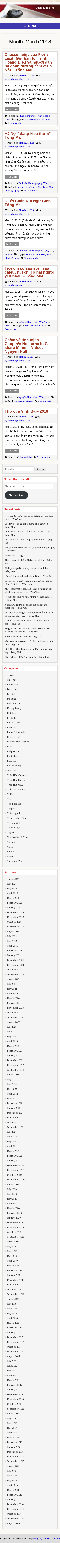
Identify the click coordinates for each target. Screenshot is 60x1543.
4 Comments (14, 123)
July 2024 (12, 983)
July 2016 (11, 1418)
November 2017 (15, 1342)
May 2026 (12, 888)
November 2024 (15, 964)
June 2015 (12, 1475)
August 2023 (13, 1022)
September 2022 (15, 1069)
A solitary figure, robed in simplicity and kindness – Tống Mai (26, 606)
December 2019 (15, 1222)
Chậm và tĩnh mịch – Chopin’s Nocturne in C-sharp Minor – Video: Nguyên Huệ (27, 346)
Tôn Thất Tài (14, 803)
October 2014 (14, 1513)
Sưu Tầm (11, 770)
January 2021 (13, 1160)
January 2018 (13, 1332)
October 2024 (14, 969)
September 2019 (15, 1236)
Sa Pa (43, 325)
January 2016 (13, 1447)
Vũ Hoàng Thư (14, 861)
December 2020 (15, 1165)
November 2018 (15, 1284)
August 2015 (13, 1466)
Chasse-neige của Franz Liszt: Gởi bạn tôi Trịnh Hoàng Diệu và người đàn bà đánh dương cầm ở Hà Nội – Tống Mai (28, 62)
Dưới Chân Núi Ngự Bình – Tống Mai (29, 203)
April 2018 (12, 1318)
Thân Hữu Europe (16, 779)
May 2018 (12, 1313)
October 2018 (14, 1289)
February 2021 (14, 1155)
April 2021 (12, 1146)
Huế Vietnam (33, 254)
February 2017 (14, 1384)
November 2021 (15, 1117)
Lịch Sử (11, 727)
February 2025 (14, 950)
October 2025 (14, 921)
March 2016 (13, 1437)
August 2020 (13, 1184)
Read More (12, 109)
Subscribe (16, 495)
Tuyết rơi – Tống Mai (16, 555)
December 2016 (15, 1394)
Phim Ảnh (12, 760)
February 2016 (14, 1442)
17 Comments (31, 190)
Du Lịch (22, 183)
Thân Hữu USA (15, 784)
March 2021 (13, 1151)
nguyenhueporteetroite (17, 78)
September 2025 (15, 926)
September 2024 (15, 974)
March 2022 (13, 1098)
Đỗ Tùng (11, 698)
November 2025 (15, 917)
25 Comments (31, 257)
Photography (35, 183)
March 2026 (13, 898)
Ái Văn (10, 674)
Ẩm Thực (11, 679)
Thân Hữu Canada (16, 775)
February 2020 (15, 1213)
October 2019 (14, 1232)
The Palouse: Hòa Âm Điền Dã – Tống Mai (27, 657)
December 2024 (15, 960)
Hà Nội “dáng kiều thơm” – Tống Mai (29, 135)
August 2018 (13, 1299)
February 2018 (14, 1327)
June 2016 (12, 1423)
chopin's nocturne (23, 400)
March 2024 (13, 998)
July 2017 (11, 1361)
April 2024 (12, 993)
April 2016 (12, 1432)
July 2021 (11, 1131)
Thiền (10, 794)
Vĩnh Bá (28, 457)
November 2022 (15, 1065)
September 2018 (15, 1294)
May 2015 (12, 1480)
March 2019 (13, 1265)
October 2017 (14, 1346)
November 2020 (15, 1170)
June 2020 (12, 1193)
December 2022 (15, 1060)
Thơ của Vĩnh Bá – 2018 (26, 411)
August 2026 (13, 878)
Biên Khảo (12, 684)
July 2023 (11, 1026)
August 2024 (13, 979)
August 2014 (13, 1523)
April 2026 (12, 893)
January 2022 (13, 1108)
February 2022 (14, 1103)
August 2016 (13, 1413)
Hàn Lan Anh (13, 703)
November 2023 (15, 1007)
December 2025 (15, 912)
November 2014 (15, 1509)
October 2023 (14, 1012)
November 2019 (15, 1227)
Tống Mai (30, 115)
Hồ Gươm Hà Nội (33, 186)
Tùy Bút (11, 832)
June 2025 (12, 941)
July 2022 (11, 1079)
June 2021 (12, 1136)
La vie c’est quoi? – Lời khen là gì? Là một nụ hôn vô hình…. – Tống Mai (28, 582)
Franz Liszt (45, 119)
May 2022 (12, 1088)
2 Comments (43, 457)
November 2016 (15, 1399)
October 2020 (14, 1174)
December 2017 (15, 1337)
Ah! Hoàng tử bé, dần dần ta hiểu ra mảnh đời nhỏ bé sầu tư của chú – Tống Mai (28, 590)
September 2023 (15, 1017)
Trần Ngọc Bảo (15, 813)
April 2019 (12, 1260)
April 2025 (12, 945)
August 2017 (13, 1356)
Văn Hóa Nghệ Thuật (18, 837)
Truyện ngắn (13, 827)
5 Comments (44, 400)
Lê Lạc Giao (13, 722)
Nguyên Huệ (25, 322)
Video (8, 325)
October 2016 (14, 1404)
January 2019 (13, 1275)
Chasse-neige (30, 119)
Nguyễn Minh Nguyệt (18, 741)
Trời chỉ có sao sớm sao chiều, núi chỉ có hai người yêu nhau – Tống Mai (29, 272)
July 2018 (11, 1303)
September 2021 (15, 1127)
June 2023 (12, 1031)
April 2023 (12, 1041)
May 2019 (12, 1256)
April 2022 (12, 1093)
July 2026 (12, 883)
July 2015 (11, 1470)
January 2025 (14, 955)
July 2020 (12, 1189)
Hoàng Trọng (14, 708)
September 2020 (16, 1179)
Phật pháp (12, 756)
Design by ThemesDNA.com (46, 1538)
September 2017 (15, 1351)
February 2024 (14, 1003)
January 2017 (13, 1389)
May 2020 (12, 1198)
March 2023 (13, 1046)
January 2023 (13, 1055)
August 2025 (13, 931)
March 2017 (13, 1380)
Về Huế (8, 254)
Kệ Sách (11, 717)
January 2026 (14, 907)
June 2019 (12, 1251)
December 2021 (15, 1112)
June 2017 (12, 1365)
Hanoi (19, 186)
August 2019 (13, 1241)
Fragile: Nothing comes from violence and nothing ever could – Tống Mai (27, 630)
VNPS (10, 856)
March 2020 (13, 1208)
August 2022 (13, 1074)
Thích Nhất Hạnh (16, 789)
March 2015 (13, 1489)
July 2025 (12, 936)
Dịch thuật (12, 689)
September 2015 (15, 1461)
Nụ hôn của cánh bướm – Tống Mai (23, 636)
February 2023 (14, 1050)
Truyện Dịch (13, 823)
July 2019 (11, 1246)
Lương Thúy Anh (16, 732)
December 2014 (15, 1504)
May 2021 (12, 1141)
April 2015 (12, 1485)
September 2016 (15, 1408)
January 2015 (13, 1499)
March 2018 (13, 1322)
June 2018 (12, 1308)
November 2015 (15, 1456)
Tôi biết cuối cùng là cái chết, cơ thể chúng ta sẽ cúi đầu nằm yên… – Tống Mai (29, 614)
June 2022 (12, 1084)
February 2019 (14, 1270)
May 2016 (12, 1427)
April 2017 (12, 1375)
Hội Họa (11, 713)
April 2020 (12, 1203)
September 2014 (15, 1518)
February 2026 (14, 902)
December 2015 (15, 1451)
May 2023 (12, 1036)
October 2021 (14, 1122)
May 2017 (12, 1370)
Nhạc (21, 115)
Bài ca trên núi (32, 325)
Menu (32, 26)
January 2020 (14, 1217)
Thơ (20, 457)
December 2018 (15, 1279)
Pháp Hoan (13, 751)
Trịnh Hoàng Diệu (16, 818)
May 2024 (12, 988)
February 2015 (14, 1494)
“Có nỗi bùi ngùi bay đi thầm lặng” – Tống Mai (29, 576)
